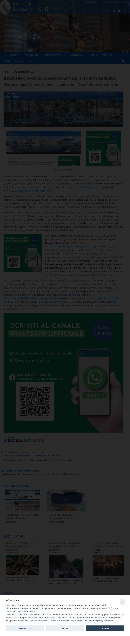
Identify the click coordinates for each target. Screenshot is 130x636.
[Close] (122, 602)
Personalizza (24, 628)
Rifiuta (65, 628)
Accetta (105, 628)
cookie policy (96, 620)
